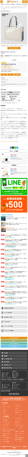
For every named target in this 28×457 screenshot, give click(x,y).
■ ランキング (15, 387)
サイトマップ (14, 450)
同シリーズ (10, 74)
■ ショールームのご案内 (6, 377)
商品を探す (14, 382)
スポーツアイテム (6, 431)
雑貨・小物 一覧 (4, 71)
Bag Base (7, 249)
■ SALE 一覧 (15, 385)
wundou (7, 262)
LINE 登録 (6, 353)
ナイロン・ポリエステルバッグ (17, 6)
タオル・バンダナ (6, 422)
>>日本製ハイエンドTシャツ (10, 295)
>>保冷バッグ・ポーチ (9, 273)
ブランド (7, 4)
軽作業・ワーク (6, 435)
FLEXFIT (7, 267)
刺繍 (14, 64)
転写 (9, 64)
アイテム (2, 4)
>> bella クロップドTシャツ (10, 304)
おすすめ (12, 4)
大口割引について (7, 364)
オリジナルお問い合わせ (14, 343)
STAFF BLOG (7, 321)
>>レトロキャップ (8, 269)
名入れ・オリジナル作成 (5, 390)
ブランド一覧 (7, 7)
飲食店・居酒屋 (18, 439)
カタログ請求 (6, 362)
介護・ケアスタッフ (7, 433)
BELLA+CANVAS (8, 301)
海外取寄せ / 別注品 (8, 317)
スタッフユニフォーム (19, 433)
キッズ (15, 379)
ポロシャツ (5, 410)
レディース (9, 379)
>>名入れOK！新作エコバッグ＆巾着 (11, 241)
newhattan (7, 281)
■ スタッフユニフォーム (7, 388)
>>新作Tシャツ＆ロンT (9, 289)
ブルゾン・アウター (7, 406)
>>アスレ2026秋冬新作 (9, 256)
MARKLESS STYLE (8, 239)
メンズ (3, 379)
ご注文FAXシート (14, 340)
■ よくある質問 (15, 373)
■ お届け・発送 (15, 375)
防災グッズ (17, 422)
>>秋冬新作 (7, 260)
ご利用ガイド (14, 371)
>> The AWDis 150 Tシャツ (10, 299)
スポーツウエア (18, 410)
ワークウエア (6, 414)
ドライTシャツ (18, 406)
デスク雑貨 (5, 420)
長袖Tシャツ (17, 412)
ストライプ (15, 283)
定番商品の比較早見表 (8, 308)
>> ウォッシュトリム (8, 283)
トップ (2, 6)
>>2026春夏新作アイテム (9, 279)
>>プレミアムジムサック (9, 251)
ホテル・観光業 (6, 441)
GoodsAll (9, 71)
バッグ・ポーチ (7, 6)
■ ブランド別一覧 (15, 384)
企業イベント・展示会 (19, 431)
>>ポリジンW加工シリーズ (9, 278)
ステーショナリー (18, 418)
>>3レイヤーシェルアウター (10, 237)
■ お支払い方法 (5, 375)
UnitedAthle (7, 235)
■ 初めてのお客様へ (5, 373)
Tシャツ (4, 404)
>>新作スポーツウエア (9, 265)
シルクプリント (4, 64)
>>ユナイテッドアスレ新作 (9, 247)
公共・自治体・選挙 (19, 437)
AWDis (6, 297)
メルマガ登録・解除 (8, 359)
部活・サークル (18, 435)
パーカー (5, 408)
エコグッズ (5, 426)
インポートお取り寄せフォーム (14, 346)
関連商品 (17, 74)
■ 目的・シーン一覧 (6, 385)
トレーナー (17, 404)
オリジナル (25, 4)
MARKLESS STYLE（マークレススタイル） (17, 7)
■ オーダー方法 (5, 374)
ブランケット (18, 424)
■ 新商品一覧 (4, 387)
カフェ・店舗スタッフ (7, 437)
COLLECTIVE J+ (8, 291)
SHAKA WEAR (8, 286)
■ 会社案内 (14, 377)
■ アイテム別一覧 (5, 384)
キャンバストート (18, 420)
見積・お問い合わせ (8, 367)
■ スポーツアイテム (16, 388)
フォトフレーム (6, 428)
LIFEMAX (7, 276)
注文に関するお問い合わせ (14, 337)
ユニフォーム (18, 4)
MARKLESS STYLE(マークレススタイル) (8, 51)
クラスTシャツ (6, 439)
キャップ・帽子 (6, 424)
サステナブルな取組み (8, 330)
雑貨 (21, 379)
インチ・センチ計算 (8, 326)
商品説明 (3, 74)
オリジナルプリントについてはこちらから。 (10, 141)
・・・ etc (18, 414)
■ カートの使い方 (15, 374)
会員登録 (5, 356)
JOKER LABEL (8, 258)
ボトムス (17, 408)
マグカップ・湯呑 (18, 426)
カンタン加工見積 (8, 312)
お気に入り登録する (14, 48)
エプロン (4, 412)
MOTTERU (7, 271)
